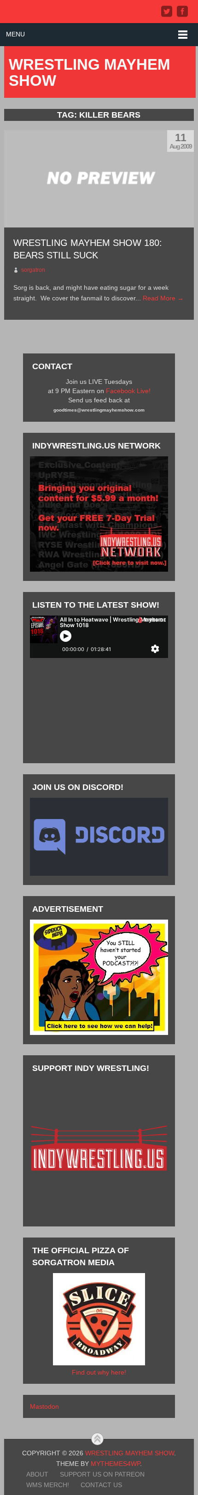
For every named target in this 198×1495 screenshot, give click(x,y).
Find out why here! (99, 1372)
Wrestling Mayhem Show (89, 72)
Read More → (163, 298)
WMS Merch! (47, 1485)
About (37, 1474)
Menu (15, 34)
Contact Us (101, 1485)
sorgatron (33, 270)
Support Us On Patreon (102, 1474)
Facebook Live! (128, 391)
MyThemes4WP (115, 1463)
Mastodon (44, 1406)
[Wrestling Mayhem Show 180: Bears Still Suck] (99, 179)
